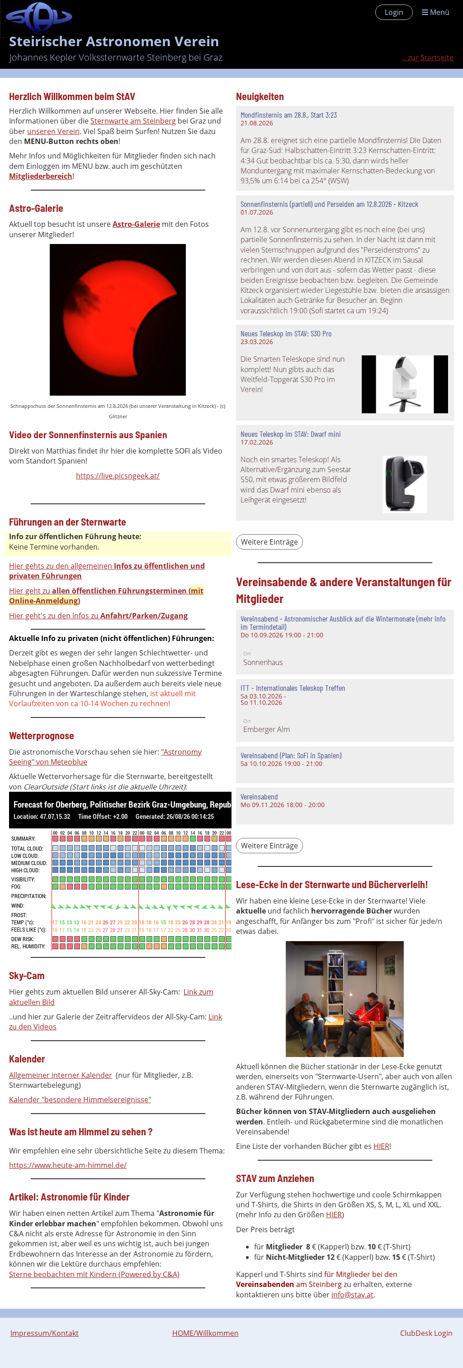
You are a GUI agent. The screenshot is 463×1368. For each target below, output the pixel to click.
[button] (345, 642)
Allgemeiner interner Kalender (60, 1075)
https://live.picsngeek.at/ (118, 476)
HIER (381, 1146)
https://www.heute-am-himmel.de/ (68, 1165)
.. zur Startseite (428, 57)
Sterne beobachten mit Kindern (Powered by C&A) (94, 1274)
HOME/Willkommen (205, 1333)
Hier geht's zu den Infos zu (98, 616)
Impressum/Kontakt (44, 1333)
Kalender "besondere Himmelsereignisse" (80, 1100)
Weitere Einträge (269, 542)
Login (394, 12)
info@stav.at (352, 1295)
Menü (438, 12)
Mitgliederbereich (40, 176)
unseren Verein (53, 131)
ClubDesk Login (426, 1333)
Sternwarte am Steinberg (133, 121)
